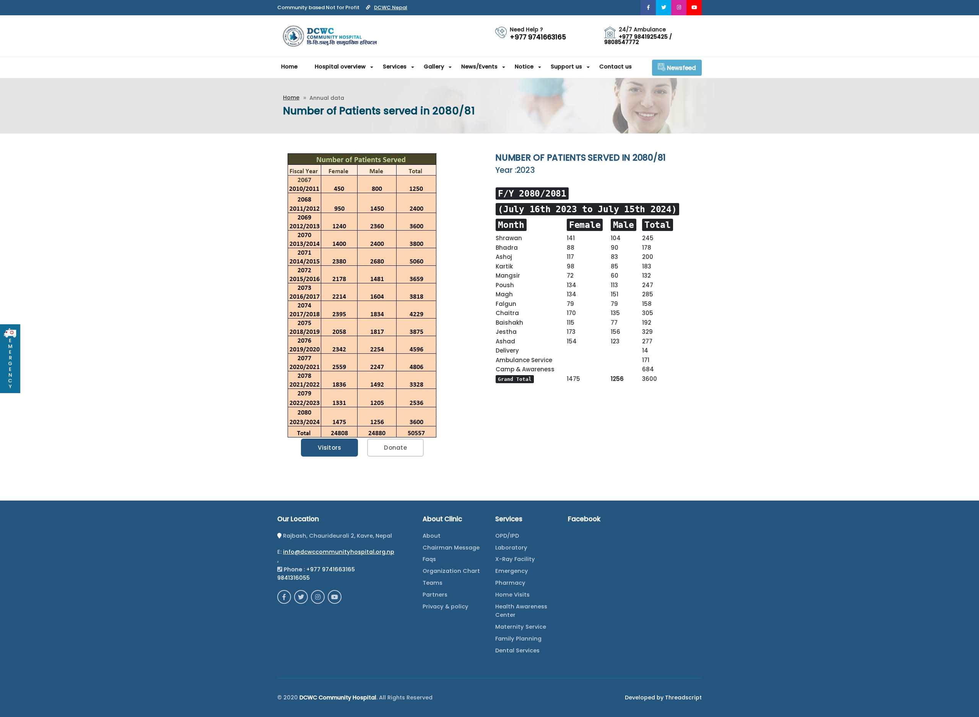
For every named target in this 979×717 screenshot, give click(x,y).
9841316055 (293, 578)
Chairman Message (451, 547)
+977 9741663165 (330, 569)
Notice (524, 66)
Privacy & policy (445, 606)
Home (289, 66)
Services (395, 66)
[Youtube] (694, 7)
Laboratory (511, 547)
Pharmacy (510, 583)
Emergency (511, 571)
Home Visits (512, 594)
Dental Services (517, 650)
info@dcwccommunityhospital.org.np (338, 552)
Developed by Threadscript (663, 697)
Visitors (329, 448)
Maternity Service (520, 627)
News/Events (479, 66)
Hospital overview (340, 66)
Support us (566, 66)
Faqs (429, 559)
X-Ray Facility (515, 559)
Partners (435, 594)
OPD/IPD (507, 536)
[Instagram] (678, 7)
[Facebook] (648, 7)
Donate (395, 448)
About (432, 536)
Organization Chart (451, 571)
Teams (432, 583)
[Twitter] (663, 7)
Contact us (615, 66)
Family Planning (518, 638)
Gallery (434, 66)
